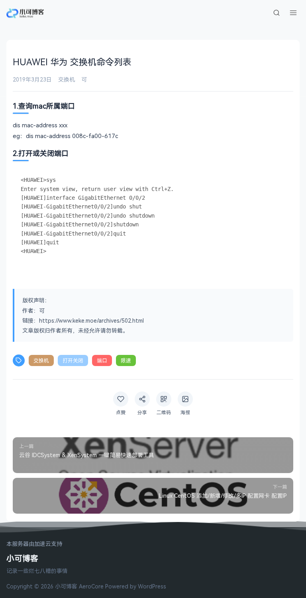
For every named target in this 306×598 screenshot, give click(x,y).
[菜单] (293, 12)
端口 (102, 360)
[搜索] (276, 13)
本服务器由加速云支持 (34, 544)
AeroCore (91, 586)
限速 (126, 360)
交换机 (66, 79)
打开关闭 (73, 360)
